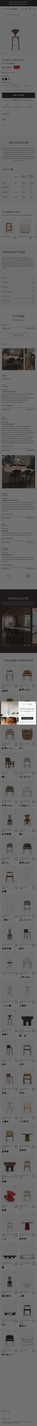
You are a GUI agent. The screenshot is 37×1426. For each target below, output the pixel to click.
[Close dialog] (35, 702)
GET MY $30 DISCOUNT (27, 718)
